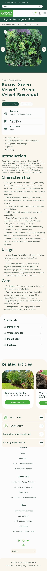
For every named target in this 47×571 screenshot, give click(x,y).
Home (3, 24)
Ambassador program (23, 521)
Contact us (23, 526)
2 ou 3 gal (26, 104)
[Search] (40, 6)
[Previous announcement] (2, 2)
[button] (44, 13)
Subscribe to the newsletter (23, 531)
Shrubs (23, 453)
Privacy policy (20, 566)
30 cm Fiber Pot (10, 104)
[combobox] (22, 6)
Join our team (23, 516)
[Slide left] (3, 49)
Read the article (17, 402)
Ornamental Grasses (23, 469)
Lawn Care (23, 492)
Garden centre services (23, 511)
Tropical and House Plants (23, 464)
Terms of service (34, 566)
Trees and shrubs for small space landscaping (17, 394)
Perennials (23, 458)
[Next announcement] (42, 2)
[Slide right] (44, 49)
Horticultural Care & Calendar (23, 482)
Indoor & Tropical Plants (23, 487)
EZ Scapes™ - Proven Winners (23, 497)
